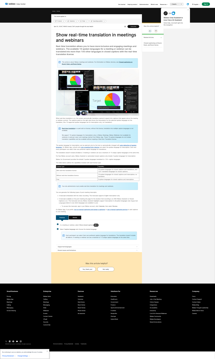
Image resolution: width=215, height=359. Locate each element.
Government (114, 302)
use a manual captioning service (117, 209)
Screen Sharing (11, 310)
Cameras (80, 299)
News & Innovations (155, 322)
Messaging (10, 307)
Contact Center (47, 316)
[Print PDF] (125, 26)
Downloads (153, 296)
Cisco (193, 296)
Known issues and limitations (67, 250)
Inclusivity (153, 310)
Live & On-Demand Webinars (158, 313)
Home (53, 11)
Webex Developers (155, 319)
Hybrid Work (114, 319)
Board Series (81, 307)
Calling (9, 305)
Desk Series (81, 302)
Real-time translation (68, 128)
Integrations (153, 305)
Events (45, 313)
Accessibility (153, 307)
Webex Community (155, 316)
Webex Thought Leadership (200, 307)
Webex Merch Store (198, 310)
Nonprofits (114, 313)
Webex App (10, 299)
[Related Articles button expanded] (161, 37)
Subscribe (133, 26)
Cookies (77, 343)
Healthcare (114, 299)
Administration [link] (144, 4)
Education (114, 296)
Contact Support (197, 299)
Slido (44, 307)
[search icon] (171, 4)
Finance (113, 305)
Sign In (206, 4)
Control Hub (46, 324)
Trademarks (84, 343)
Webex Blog (195, 305)
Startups (113, 316)
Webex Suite (47, 296)
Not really (106, 269)
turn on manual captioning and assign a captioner (89, 209)
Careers (194, 313)
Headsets (80, 296)
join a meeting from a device (90, 147)
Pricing (9, 296)
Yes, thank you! (87, 269)
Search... (174, 4)
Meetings (9, 302)
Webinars (46, 310)
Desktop (62, 217)
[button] (188, 4)
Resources (163, 4)
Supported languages (65, 247)
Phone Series (81, 310)
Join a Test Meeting (155, 299)
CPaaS (45, 319)
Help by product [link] (132, 4)
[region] (24, 354)
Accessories (81, 313)
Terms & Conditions (58, 343)
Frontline (113, 310)
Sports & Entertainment (117, 307)
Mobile (75, 217)
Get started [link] (121, 4)
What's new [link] (154, 4)
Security (45, 322)
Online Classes (154, 302)
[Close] (47, 351)
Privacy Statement (68, 343)
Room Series (81, 305)
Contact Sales (196, 302)
